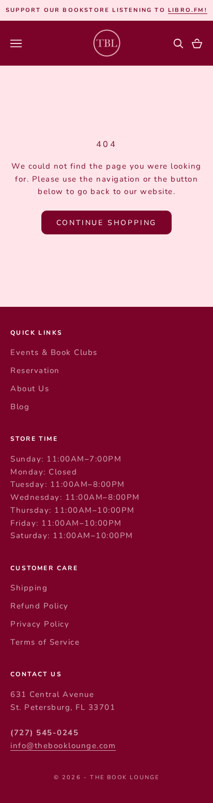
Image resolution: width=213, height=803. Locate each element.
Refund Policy (39, 606)
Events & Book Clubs (54, 352)
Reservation (35, 370)
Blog (19, 407)
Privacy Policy (39, 624)
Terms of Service (45, 642)
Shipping (29, 588)
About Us (29, 388)
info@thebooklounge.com (63, 745)
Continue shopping (106, 223)
